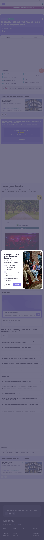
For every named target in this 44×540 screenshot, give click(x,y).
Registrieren (16, 284)
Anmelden (8, 284)
